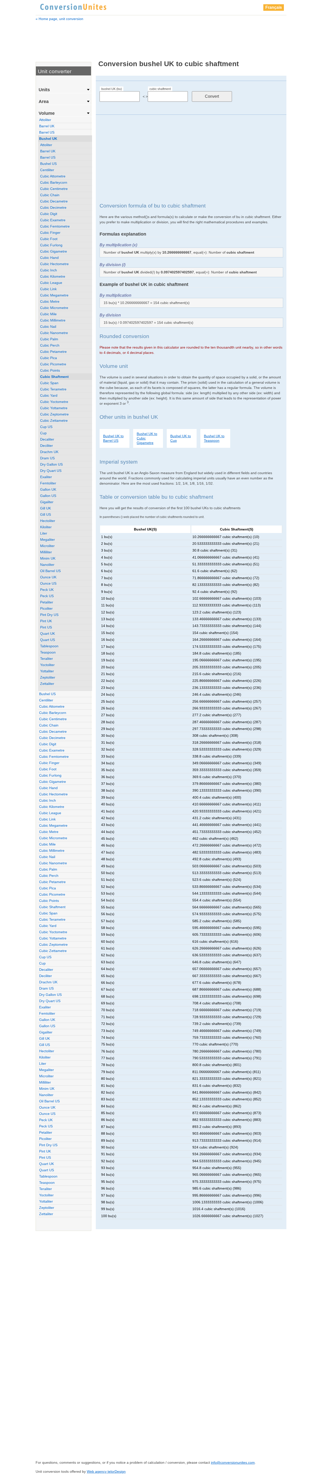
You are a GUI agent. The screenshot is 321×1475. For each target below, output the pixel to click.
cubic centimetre (54, 189)
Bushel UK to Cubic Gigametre (147, 438)
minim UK (47, 558)
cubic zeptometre (54, 414)
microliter (47, 546)
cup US (46, 427)
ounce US (48, 583)
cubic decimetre (53, 207)
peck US (47, 596)
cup (43, 433)
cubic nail (48, 327)
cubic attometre (52, 176)
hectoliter (47, 521)
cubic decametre (54, 201)
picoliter (46, 608)
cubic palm (49, 339)
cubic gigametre (53, 251)
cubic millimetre (52, 320)
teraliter (46, 659)
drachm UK (49, 452)
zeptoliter (47, 677)
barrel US (46, 132)
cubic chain (49, 195)
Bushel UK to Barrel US (113, 438)
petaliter (46, 602)
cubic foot (48, 239)
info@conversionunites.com (233, 1462)
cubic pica (48, 358)
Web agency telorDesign (106, 1471)
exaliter (46, 477)
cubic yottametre (53, 408)
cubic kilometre (52, 276)
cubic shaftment (160, 89)
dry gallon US (51, 464)
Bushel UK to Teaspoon (214, 438)
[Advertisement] (161, 37)
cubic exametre (52, 220)
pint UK (46, 621)
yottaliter (47, 671)
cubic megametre (54, 295)
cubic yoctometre (54, 402)
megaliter (47, 540)
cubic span (49, 383)
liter (43, 533)
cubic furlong (51, 245)
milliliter (46, 552)
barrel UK (46, 126)
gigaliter (46, 502)
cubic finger (50, 233)
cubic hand (49, 258)
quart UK (47, 633)
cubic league (51, 283)
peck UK (47, 590)
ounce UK (48, 577)
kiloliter (46, 527)
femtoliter (48, 483)
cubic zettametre (54, 420)
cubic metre (49, 301)
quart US (47, 640)
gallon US (48, 496)
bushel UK (48, 139)
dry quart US (50, 471)
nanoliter (47, 565)
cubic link (48, 289)
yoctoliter (47, 665)
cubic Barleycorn (53, 182)
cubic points (50, 370)
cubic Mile (48, 314)
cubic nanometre (54, 333)
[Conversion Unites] (73, 6)
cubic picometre (53, 364)
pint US (46, 627)
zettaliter (47, 684)
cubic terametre (53, 389)
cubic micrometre (54, 308)
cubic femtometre (55, 226)
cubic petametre (53, 352)
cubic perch (49, 345)
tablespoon (49, 646)
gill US (45, 514)
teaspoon (48, 652)
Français (273, 7)
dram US (47, 458)
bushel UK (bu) (111, 89)
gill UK (45, 508)
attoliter (45, 120)
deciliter (46, 446)
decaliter (47, 439)
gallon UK (48, 489)
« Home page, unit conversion (59, 19)
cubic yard (48, 395)
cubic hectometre (54, 264)
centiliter (47, 170)
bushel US (48, 164)
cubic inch (48, 270)
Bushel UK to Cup (180, 438)
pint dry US (49, 615)
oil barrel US (50, 571)
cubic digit (48, 214)
